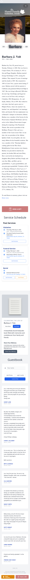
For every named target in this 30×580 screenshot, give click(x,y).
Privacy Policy (11, 573)
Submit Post (15, 379)
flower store (5, 198)
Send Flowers (21, 277)
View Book (8, 326)
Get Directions (15, 241)
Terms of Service (19, 573)
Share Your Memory (10, 351)
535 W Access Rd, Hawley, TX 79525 (15, 274)
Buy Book (16, 326)
